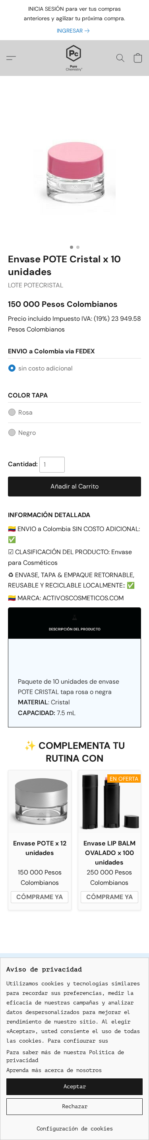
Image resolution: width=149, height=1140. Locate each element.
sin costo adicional (45, 368)
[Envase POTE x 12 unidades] (39, 801)
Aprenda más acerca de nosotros (54, 1070)
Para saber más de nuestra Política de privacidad (65, 1056)
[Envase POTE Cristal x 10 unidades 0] (74, 174)
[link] (75, 30)
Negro (27, 432)
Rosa (25, 412)
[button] (74, 58)
